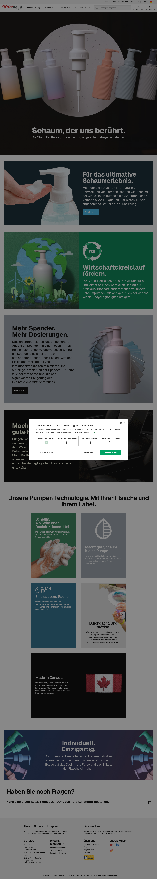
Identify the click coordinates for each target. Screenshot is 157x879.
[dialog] (78, 439)
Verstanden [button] (111, 452)
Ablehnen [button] (88, 452)
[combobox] (121, 422)
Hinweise (94, 433)
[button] (44, 452)
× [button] (124, 423)
